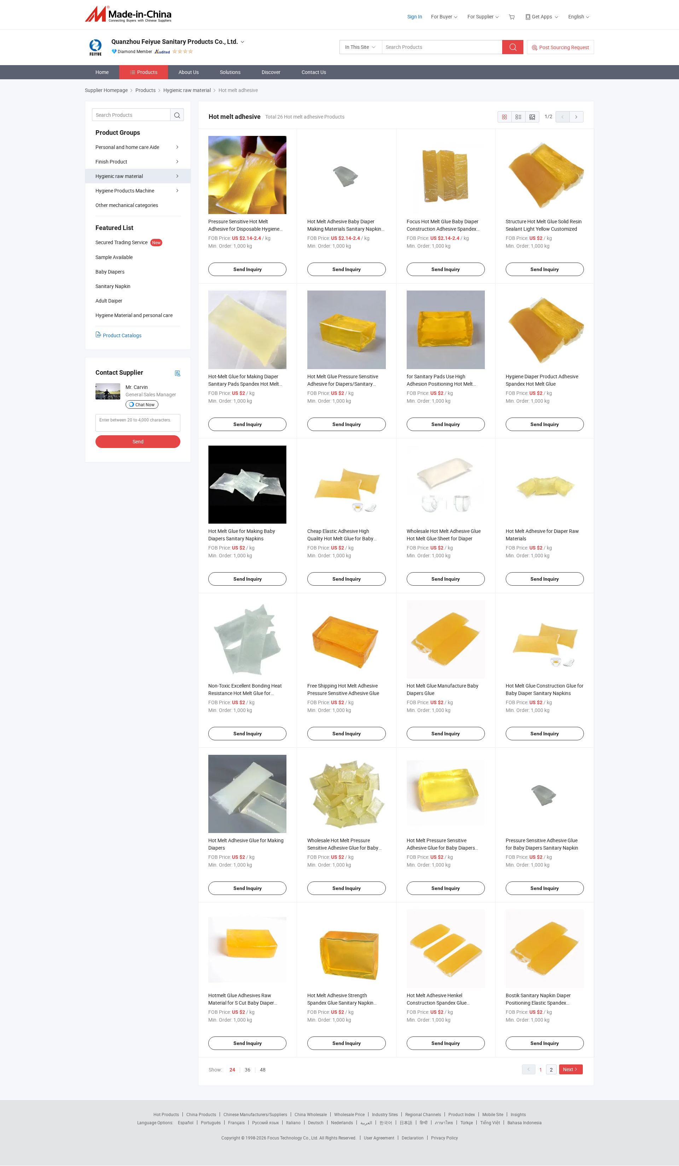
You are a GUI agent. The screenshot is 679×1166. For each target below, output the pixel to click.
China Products (201, 1114)
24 (232, 1070)
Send (138, 441)
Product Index (461, 1114)
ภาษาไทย (444, 1122)
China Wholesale (311, 1114)
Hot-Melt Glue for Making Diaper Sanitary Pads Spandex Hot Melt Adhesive (243, 384)
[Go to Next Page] (576, 116)
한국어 (385, 1122)
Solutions (230, 72)
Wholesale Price (349, 1114)
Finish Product (111, 161)
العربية (366, 1122)
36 (247, 1069)
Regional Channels (423, 1114)
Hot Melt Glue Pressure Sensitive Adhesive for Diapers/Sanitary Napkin (342, 384)
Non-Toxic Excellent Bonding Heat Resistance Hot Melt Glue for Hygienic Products (245, 693)
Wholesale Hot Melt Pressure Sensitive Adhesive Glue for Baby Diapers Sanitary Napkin (342, 847)
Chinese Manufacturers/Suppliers (255, 1114)
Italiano (293, 1122)
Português (211, 1122)
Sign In (414, 16)
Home (102, 72)
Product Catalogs (122, 335)
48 (263, 1069)
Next (568, 1069)
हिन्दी (424, 1122)
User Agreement (379, 1138)
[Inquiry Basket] (512, 16)
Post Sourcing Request (564, 47)
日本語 (406, 1122)
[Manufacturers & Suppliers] (130, 14)
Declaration (413, 1138)
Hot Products (166, 1114)
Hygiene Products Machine (124, 190)
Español (185, 1122)
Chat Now (145, 404)
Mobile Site (492, 1114)
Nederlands (342, 1122)
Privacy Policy (444, 1138)
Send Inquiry (247, 269)
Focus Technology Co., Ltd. (293, 1138)
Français (236, 1122)
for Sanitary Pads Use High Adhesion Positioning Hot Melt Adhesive (440, 384)
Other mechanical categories (126, 205)
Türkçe (466, 1122)
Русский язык (265, 1122)
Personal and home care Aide (127, 147)
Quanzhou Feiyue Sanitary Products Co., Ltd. (174, 41)
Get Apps (542, 16)
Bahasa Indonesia (524, 1122)
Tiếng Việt (490, 1122)
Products (147, 72)
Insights (518, 1114)
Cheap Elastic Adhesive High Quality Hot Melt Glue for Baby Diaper (340, 538)
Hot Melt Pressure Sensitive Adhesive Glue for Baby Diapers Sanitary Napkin (441, 847)
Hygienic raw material (119, 176)
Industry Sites (385, 1114)
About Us (189, 72)
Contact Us (314, 72)
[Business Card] (177, 373)
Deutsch (316, 1122)
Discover (271, 72)
